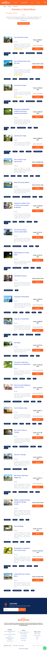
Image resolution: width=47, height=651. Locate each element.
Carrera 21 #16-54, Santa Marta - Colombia (24, 633)
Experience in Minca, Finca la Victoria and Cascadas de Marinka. (22, 205)
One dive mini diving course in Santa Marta (20, 231)
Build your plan (37, 633)
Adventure (15, 101)
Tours (5, 129)
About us (9, 636)
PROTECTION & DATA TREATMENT (10, 638)
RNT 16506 (15, 645)
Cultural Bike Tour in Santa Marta (22, 575)
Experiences (39, 101)
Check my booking (37, 635)
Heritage (6, 493)
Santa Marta (15, 6)
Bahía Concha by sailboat (21, 182)
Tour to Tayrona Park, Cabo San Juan (22, 62)
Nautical (31, 246)
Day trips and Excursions (21, 127)
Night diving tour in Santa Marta (21, 253)
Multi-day (6, 54)
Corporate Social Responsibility (9, 634)
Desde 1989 (20, 645)
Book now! (38, 48)
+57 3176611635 (24, 636)
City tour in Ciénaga (20, 454)
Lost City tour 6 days (20, 135)
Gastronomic (22, 378)
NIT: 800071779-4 (23, 638)
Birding (6, 567)
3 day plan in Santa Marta (21, 296)
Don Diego (17, 342)
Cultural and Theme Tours (30, 101)
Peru (32, 2)
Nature (30, 127)
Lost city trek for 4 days (21, 37)
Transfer (6, 223)
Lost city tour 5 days (20, 85)
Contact (37, 637)
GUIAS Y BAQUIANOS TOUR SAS (9, 632)
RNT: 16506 (23, 640)
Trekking (22, 101)
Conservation (28, 151)
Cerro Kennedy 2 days (20, 408)
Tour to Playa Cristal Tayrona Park (20, 160)
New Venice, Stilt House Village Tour (21, 476)
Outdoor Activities (7, 101)
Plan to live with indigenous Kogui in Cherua (22, 386)
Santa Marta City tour (20, 276)
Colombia (15, 2)
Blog (37, 638)
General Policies (10, 640)
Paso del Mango (18, 526)
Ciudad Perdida (24, 2)
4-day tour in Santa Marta (21, 319)
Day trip (36, 127)
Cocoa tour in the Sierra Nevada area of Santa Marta (22, 363)
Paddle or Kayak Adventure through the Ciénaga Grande (22, 502)
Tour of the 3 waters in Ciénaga (20, 431)
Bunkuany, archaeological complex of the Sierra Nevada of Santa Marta (21, 111)
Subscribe (22, 609)
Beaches (34, 312)
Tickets (38, 2)
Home (5, 6)
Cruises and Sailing (29, 334)
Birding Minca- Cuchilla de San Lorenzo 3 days (22, 549)
